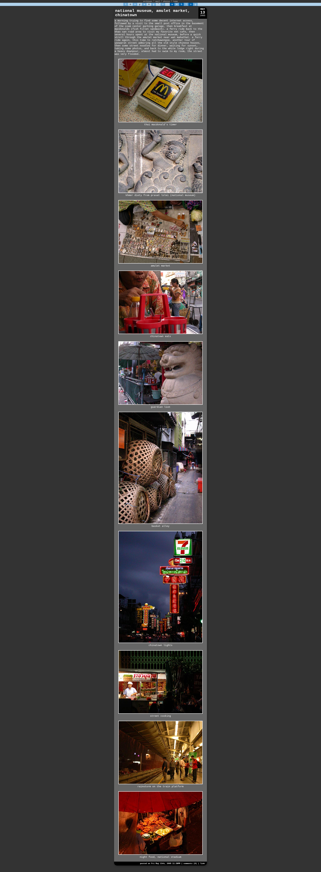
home (175, 1)
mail (157, 1)
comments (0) (190, 864)
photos (166, 1)
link (202, 864)
